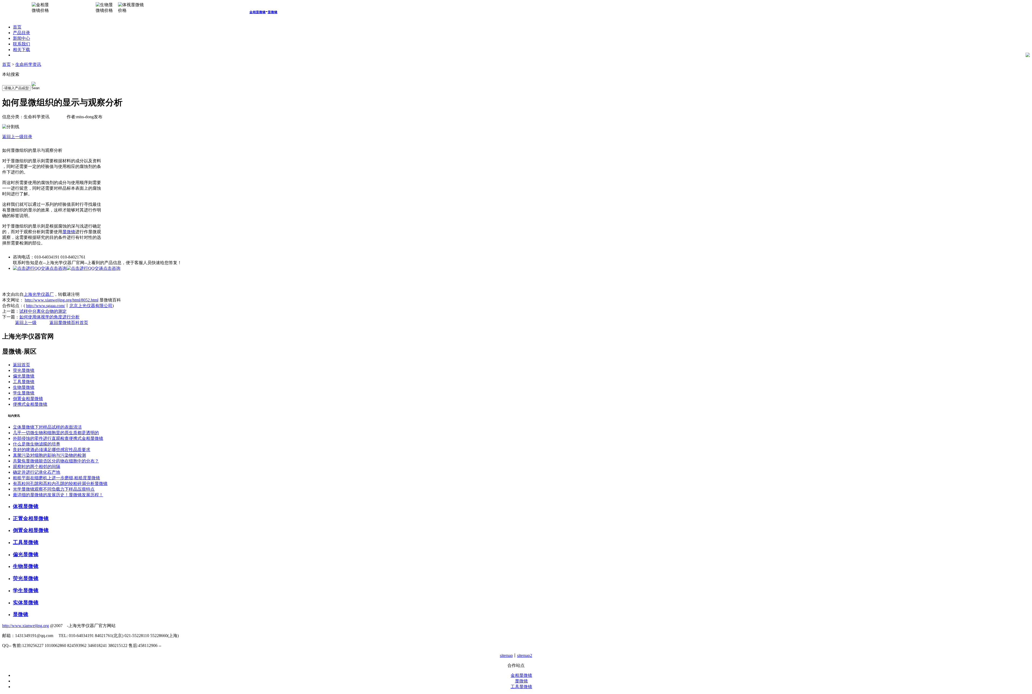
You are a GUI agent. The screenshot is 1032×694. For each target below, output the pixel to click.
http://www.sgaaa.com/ (45, 305)
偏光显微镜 (23, 376)
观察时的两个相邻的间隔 (36, 466)
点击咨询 (58, 268)
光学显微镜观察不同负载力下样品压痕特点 (54, 489)
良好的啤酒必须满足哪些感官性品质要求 (51, 449)
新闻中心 (21, 38)
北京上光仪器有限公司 (90, 305)
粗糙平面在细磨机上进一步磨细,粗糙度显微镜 (56, 478)
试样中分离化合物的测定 (43, 311)
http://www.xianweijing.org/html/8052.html (61, 300)
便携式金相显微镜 (30, 404)
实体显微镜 (25, 602)
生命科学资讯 (28, 64)
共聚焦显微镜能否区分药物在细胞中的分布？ (56, 461)
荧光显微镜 (23, 370)
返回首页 (21, 364)
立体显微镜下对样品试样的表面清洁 (47, 427)
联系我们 (21, 44)
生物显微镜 (23, 387)
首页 (17, 27)
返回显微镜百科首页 (68, 322)
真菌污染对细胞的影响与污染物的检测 (49, 455)
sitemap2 (524, 655)
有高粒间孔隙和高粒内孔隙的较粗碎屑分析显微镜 (60, 483)
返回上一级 (26, 322)
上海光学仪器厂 (39, 294)
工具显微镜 (23, 381)
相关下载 (21, 49)
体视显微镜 (25, 506)
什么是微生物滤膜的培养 (36, 444)
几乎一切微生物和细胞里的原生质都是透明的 (56, 432)
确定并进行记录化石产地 (36, 472)
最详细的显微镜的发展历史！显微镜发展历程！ (58, 494)
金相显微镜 (257, 12)
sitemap (506, 655)
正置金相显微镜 (31, 518)
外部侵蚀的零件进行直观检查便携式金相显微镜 (58, 438)
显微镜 (272, 12)
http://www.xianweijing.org (25, 625)
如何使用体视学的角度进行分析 (49, 317)
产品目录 (21, 32)
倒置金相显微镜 (28, 398)
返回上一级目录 (17, 136)
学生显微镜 (23, 393)
